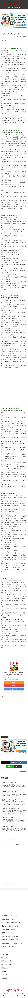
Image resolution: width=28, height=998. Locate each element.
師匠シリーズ (5, 737)
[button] (18, 766)
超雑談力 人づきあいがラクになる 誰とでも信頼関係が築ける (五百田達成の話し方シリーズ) (13, 674)
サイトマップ (21, 993)
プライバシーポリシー (7, 993)
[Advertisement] (14, 387)
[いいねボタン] (3, 40)
